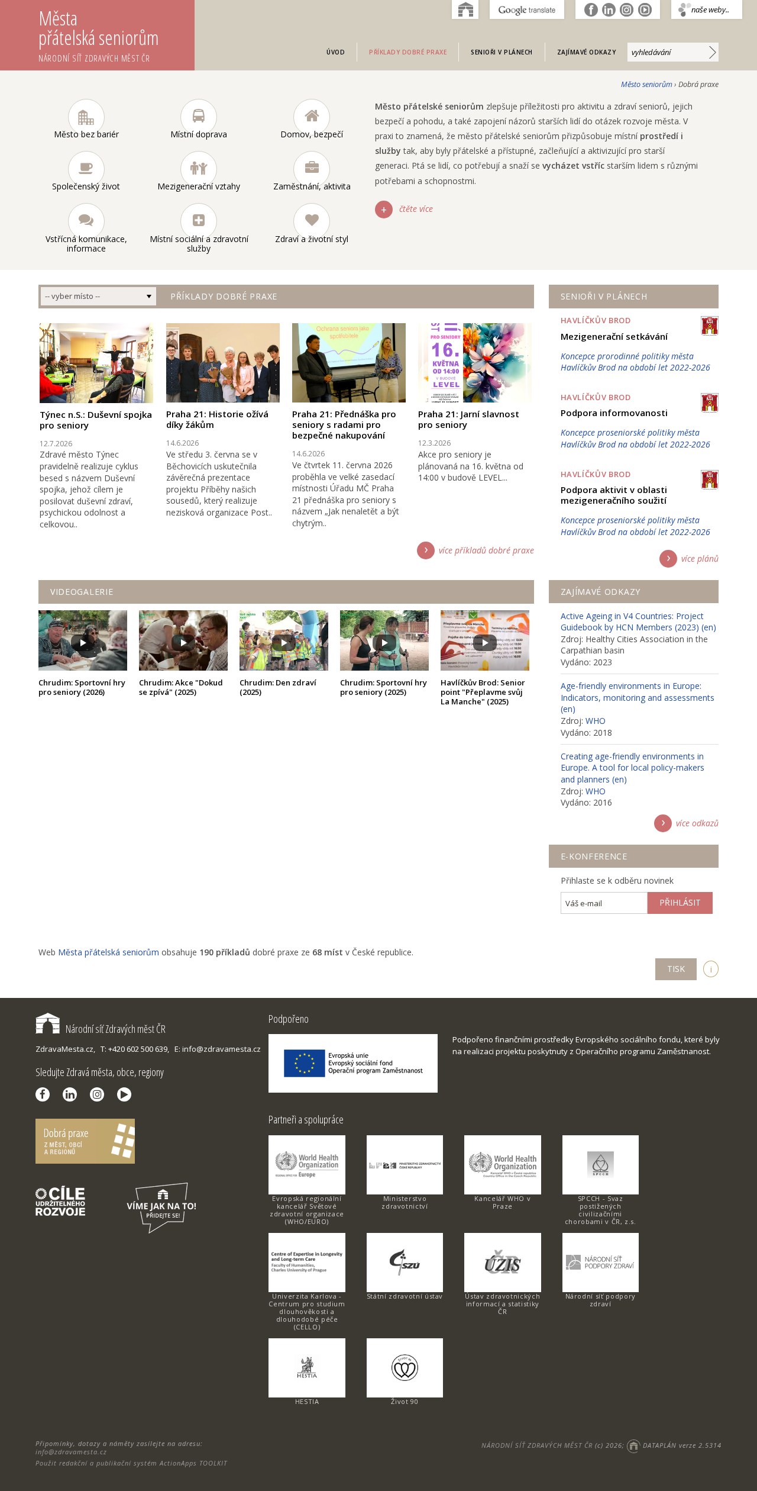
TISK (676, 968)
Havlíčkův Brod (596, 320)
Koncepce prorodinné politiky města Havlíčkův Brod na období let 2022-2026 (635, 361)
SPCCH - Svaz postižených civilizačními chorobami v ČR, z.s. (600, 1210)
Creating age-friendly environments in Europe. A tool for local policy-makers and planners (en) (632, 768)
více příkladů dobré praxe (486, 550)
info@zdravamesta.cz (71, 1451)
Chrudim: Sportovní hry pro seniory (81, 687)
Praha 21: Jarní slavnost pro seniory (468, 419)
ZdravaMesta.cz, (65, 1049)
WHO (595, 720)
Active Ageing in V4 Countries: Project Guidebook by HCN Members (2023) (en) (638, 621)
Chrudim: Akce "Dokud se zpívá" (181, 687)
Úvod (335, 52)
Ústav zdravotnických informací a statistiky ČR (502, 1304)
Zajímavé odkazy (586, 52)
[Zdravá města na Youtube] (127, 1094)
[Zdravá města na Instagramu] (100, 1094)
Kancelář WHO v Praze (502, 1202)
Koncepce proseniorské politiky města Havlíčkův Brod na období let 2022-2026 (635, 438)
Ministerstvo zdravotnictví (404, 1202)
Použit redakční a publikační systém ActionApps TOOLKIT (131, 1462)
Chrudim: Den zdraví (278, 687)
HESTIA (307, 1401)
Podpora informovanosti (614, 412)
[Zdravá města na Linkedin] (73, 1094)
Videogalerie (81, 591)
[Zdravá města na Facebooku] (45, 1094)
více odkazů (697, 823)
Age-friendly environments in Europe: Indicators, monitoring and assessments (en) (637, 697)
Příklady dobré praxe (408, 52)
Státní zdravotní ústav (405, 1296)
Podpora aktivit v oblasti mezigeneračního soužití (614, 495)
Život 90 (404, 1401)
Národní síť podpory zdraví (600, 1300)
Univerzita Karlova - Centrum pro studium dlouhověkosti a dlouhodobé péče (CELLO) (306, 1311)
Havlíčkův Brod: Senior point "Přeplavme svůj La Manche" (483, 691)
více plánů (700, 558)
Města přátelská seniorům (98, 34)
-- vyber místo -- (72, 296)
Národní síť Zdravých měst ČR (116, 1029)
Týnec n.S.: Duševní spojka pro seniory (96, 419)
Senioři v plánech (502, 52)
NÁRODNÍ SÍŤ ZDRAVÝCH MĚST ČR (537, 1445)
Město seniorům (646, 84)
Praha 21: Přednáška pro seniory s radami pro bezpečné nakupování (344, 424)
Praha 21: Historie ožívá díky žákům (217, 419)
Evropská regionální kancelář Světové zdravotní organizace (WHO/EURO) (307, 1210)
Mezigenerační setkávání (614, 336)
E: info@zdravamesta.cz (217, 1049)
